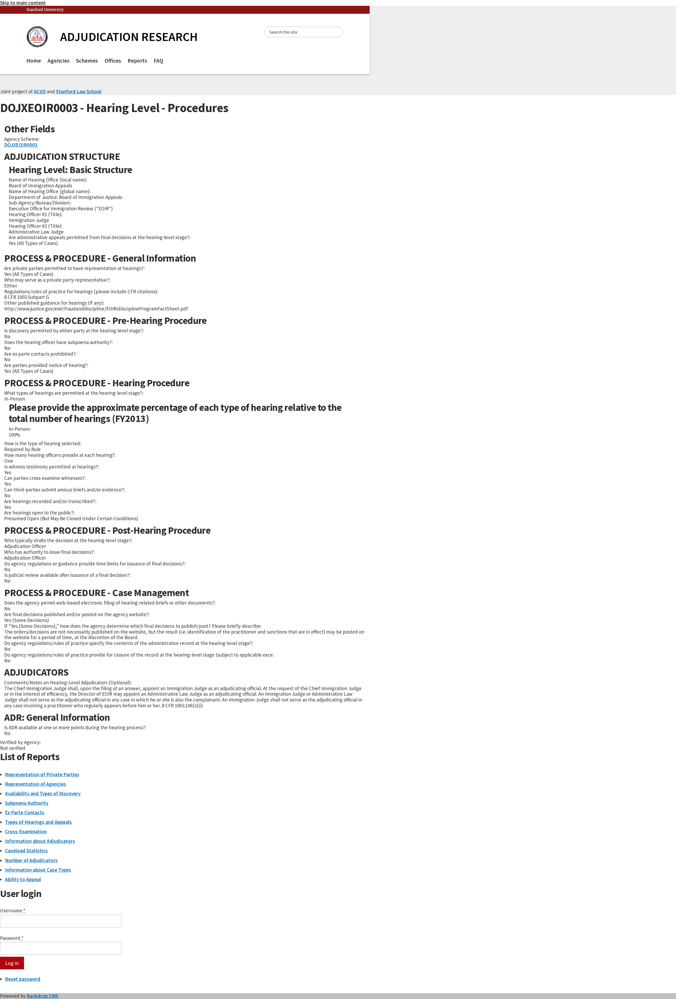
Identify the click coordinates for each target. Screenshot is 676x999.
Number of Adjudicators (31, 860)
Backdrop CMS (42, 996)
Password (12, 938)
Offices (113, 60)
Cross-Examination (26, 831)
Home (33, 60)
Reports (137, 60)
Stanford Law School (78, 91)
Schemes (87, 60)
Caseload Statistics (26, 850)
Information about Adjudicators (40, 841)
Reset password (22, 979)
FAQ (158, 60)
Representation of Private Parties (42, 774)
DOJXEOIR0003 (20, 145)
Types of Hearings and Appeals (38, 822)
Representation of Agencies (35, 784)
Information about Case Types (38, 870)
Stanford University (45, 10)
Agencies (58, 60)
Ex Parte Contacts (24, 812)
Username (12, 911)
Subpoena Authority (26, 803)
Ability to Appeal (23, 879)
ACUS (40, 91)
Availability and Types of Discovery (43, 793)
